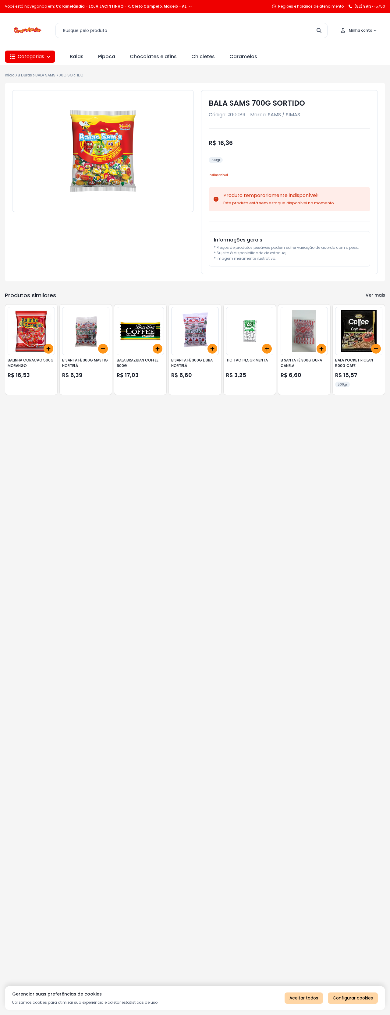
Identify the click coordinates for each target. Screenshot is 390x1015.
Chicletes (203, 56)
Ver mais (375, 295)
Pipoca (106, 56)
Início (10, 75)
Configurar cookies (353, 998)
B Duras (25, 75)
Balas (76, 56)
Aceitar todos (303, 998)
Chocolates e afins (153, 56)
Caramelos (243, 56)
